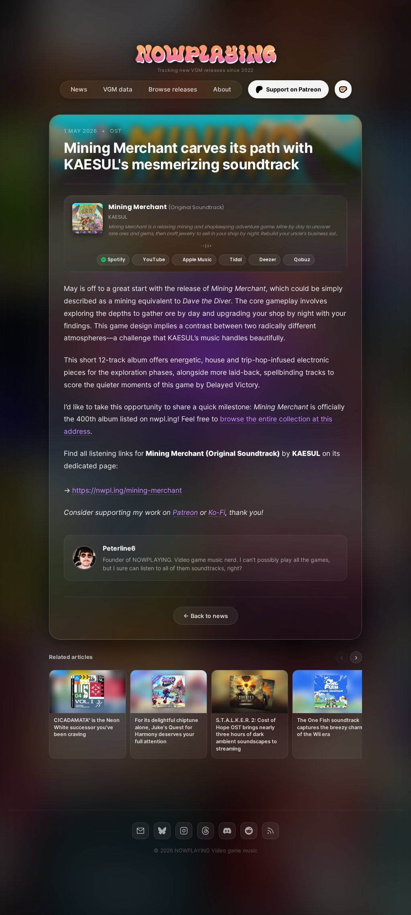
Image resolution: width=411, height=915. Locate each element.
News (79, 89)
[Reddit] (248, 830)
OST (116, 131)
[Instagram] (183, 830)
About (222, 89)
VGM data (117, 89)
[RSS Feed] (270, 830)
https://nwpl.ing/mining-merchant (127, 490)
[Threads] (205, 830)
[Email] (140, 830)
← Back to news (205, 615)
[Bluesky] (162, 830)
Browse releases (173, 89)
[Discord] (227, 830)
